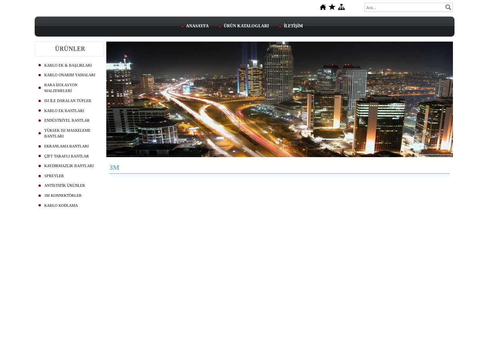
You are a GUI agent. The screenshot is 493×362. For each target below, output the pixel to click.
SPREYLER (54, 176)
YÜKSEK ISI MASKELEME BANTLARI (67, 133)
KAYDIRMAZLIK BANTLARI (69, 166)
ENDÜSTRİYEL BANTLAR (67, 120)
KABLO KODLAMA (61, 205)
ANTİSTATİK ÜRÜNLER (64, 185)
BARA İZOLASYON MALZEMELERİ (60, 88)
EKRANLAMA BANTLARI (66, 146)
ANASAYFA (197, 25)
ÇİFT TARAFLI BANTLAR (66, 156)
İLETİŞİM (293, 25)
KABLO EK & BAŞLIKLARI (68, 65)
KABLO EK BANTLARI (64, 111)
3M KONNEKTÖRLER (63, 195)
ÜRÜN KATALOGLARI (246, 25)
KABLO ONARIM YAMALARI (69, 75)
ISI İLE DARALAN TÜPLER (67, 101)
